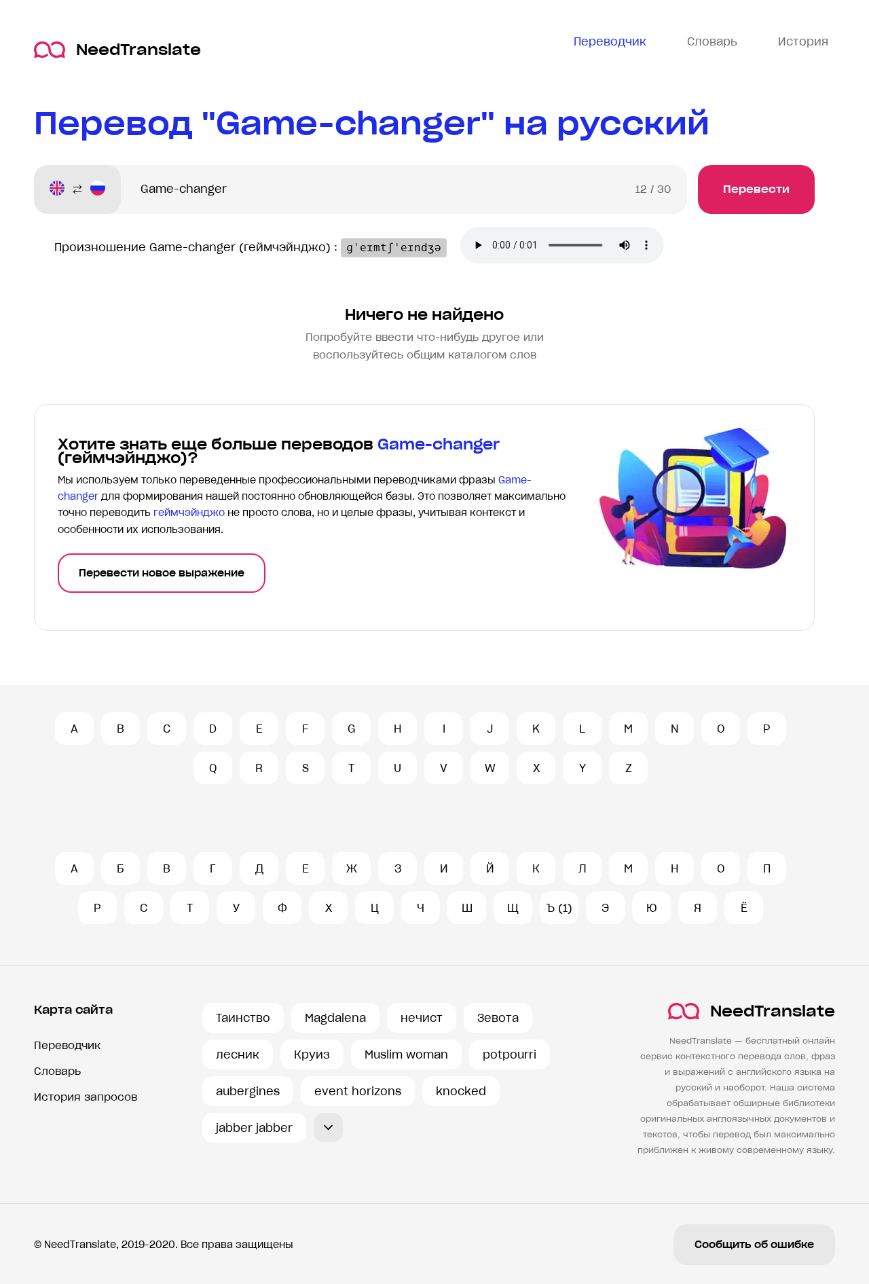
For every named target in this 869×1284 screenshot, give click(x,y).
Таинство (243, 1018)
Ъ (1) (559, 908)
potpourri (509, 1054)
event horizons (357, 1091)
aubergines (248, 1091)
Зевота (498, 1018)
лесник (237, 1054)
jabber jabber (254, 1128)
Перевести (756, 189)
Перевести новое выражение (161, 573)
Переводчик (67, 1045)
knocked (461, 1091)
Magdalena (335, 1018)
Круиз (312, 1054)
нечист (422, 1018)
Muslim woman (406, 1054)
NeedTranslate (138, 49)
